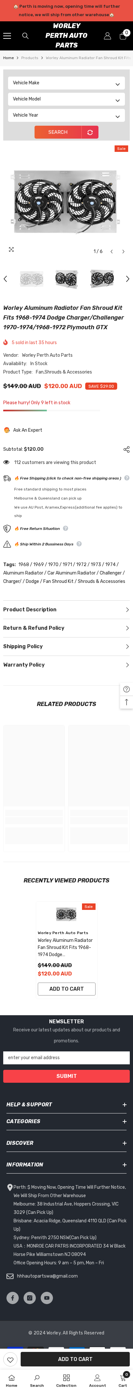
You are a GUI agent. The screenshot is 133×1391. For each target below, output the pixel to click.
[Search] (25, 36)
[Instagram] (30, 1298)
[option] (66, 10)
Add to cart (75, 1359)
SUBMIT (66, 1076)
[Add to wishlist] (10, 1359)
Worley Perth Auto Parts (47, 355)
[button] (111, 251)
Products (29, 58)
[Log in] (107, 35)
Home (8, 58)
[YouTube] (47, 1298)
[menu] (7, 36)
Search (57, 132)
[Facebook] (12, 1298)
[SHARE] (125, 449)
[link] (34, 820)
